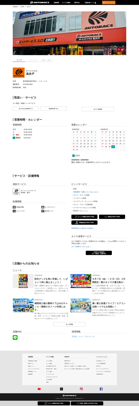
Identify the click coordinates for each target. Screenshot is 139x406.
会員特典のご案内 (32, 361)
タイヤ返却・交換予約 (99, 252)
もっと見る (69, 324)
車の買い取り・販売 (51, 369)
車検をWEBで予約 (114, 216)
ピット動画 (49, 363)
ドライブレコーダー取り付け (103, 371)
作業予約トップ (68, 363)
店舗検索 (15, 6)
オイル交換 (49, 371)
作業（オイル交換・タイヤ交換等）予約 (74, 366)
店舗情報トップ (32, 371)
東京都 (22, 6)
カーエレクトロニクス (52, 376)
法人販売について (100, 361)
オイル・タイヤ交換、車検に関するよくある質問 (76, 369)
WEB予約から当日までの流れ (82, 228)
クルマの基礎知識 (100, 363)
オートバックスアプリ (33, 369)
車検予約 (66, 361)
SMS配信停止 (99, 374)
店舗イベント (31, 366)
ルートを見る (98, 109)
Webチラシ (31, 363)
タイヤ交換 (49, 361)
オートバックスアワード (102, 369)
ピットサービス (50, 374)
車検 (47, 382)
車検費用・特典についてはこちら (85, 192)
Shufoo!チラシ (53, 108)
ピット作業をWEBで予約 (86, 216)
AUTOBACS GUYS (51, 366)
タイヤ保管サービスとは (80, 247)
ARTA (97, 366)
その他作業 (49, 379)
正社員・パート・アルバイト (82, 336)
